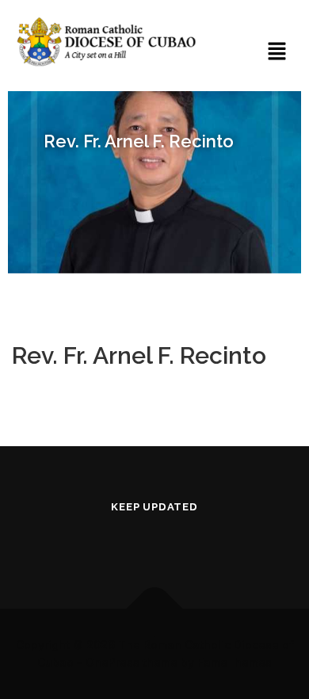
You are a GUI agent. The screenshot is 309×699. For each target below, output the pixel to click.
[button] (277, 52)
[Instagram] (199, 541)
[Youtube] (154, 541)
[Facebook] (110, 541)
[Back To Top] (155, 608)
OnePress (112, 662)
